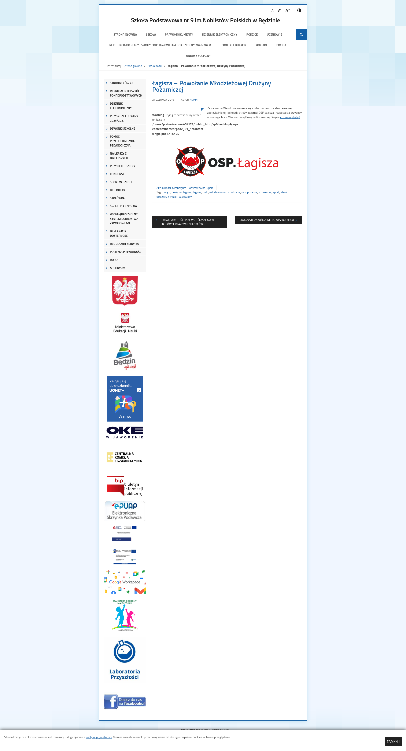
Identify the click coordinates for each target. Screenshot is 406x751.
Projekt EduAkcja (233, 45)
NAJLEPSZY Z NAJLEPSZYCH (119, 155)
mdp (205, 192)
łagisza (187, 192)
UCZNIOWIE (274, 34)
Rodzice (252, 34)
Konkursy (117, 174)
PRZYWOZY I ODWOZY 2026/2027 (124, 118)
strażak (172, 197)
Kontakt (261, 45)
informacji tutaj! (290, 117)
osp (243, 192)
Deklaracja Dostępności (119, 233)
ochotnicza (233, 192)
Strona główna (125, 34)
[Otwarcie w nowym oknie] (125, 323)
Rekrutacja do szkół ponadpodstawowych (126, 93)
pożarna (252, 192)
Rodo (114, 260)
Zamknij (393, 741)
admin (194, 99)
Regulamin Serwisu (124, 244)
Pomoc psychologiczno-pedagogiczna (122, 140)
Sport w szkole (121, 182)
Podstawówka (196, 188)
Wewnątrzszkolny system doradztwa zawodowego (124, 218)
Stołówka (117, 198)
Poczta (281, 45)
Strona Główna (121, 83)
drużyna (177, 192)
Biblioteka (117, 190)
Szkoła (151, 34)
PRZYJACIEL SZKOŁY (122, 166)
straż (284, 192)
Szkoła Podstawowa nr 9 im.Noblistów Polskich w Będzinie (205, 20)
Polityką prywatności (99, 737)
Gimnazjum (179, 188)
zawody (187, 197)
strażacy (161, 197)
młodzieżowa (217, 192)
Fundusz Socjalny (198, 56)
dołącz (166, 192)
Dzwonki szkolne (122, 128)
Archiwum (117, 268)
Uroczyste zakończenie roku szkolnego (267, 220)
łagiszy (197, 192)
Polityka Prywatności (126, 252)
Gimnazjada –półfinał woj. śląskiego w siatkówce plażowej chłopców (187, 222)
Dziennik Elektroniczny (219, 34)
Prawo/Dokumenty (179, 34)
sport (276, 192)
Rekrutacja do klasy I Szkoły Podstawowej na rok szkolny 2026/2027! (160, 45)
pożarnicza (265, 192)
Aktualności (155, 66)
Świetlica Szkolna (123, 206)
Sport (210, 188)
